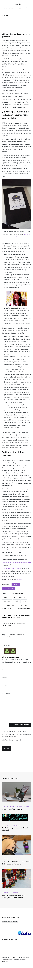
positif (24, 601)
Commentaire (7, 693)
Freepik (19, 579)
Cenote (8, 959)
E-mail (4, 677)
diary (5, 597)
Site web (4, 685)
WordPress (5, 961)
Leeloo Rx (16, 4)
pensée (16, 601)
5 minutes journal (17, 593)
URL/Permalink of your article (11, 740)
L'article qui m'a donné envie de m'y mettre (16, 562)
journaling (7, 601)
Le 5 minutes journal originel (11, 568)
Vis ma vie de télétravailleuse (12, 809)
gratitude (22, 597)
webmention (11, 736)
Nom (4, 669)
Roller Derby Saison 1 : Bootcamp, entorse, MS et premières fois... (14, 896)
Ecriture (13, 597)
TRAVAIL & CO (14, 806)
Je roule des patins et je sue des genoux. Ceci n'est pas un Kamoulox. (16, 863)
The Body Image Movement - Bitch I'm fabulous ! (15, 829)
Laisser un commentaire (20, 725)
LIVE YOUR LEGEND (14, 32)
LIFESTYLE (4, 32)
